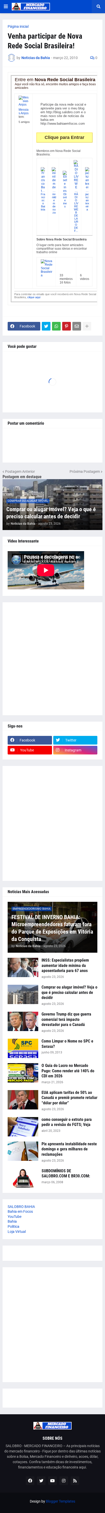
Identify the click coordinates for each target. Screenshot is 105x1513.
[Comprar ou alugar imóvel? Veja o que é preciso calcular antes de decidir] (23, 994)
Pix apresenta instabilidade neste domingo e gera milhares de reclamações (69, 1149)
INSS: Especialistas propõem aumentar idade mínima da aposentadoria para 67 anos (65, 965)
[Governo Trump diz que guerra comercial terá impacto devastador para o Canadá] (23, 1021)
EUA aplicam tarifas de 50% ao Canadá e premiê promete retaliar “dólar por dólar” (69, 1098)
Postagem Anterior (20, 471)
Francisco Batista (43, 202)
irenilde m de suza (54, 203)
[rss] (75, 1480)
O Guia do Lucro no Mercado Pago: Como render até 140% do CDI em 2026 (68, 1071)
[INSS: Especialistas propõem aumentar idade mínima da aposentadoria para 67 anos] (23, 967)
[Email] (76, 326)
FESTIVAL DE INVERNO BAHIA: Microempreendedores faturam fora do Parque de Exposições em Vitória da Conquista (52, 928)
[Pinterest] (66, 326)
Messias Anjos (24, 111)
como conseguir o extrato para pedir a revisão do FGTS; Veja (67, 1122)
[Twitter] (46, 326)
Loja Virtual (17, 1232)
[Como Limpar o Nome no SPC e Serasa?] (23, 1048)
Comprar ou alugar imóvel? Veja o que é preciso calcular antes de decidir (51, 513)
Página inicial (18, 26)
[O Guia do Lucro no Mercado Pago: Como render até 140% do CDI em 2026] (23, 1072)
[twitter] (41, 1480)
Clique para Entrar (64, 137)
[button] (6, 6)
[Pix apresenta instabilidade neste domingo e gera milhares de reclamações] (23, 1151)
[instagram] (63, 1480)
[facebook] (30, 1480)
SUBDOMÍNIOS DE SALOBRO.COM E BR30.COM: (66, 1173)
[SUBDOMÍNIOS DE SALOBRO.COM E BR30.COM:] (23, 1178)
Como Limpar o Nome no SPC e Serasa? (67, 1044)
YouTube (14, 1217)
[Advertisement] (52, 658)
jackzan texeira (87, 202)
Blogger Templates (60, 1501)
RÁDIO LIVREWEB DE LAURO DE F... (76, 212)
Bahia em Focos (20, 1211)
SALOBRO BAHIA (21, 1207)
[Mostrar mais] (87, 326)
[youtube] (52, 1480)
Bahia (12, 1221)
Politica (13, 1226)
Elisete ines (65, 200)
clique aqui (33, 297)
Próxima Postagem (85, 471)
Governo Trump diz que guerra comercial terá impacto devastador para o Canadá (66, 1019)
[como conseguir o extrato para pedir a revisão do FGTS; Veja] (23, 1126)
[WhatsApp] (56, 326)
